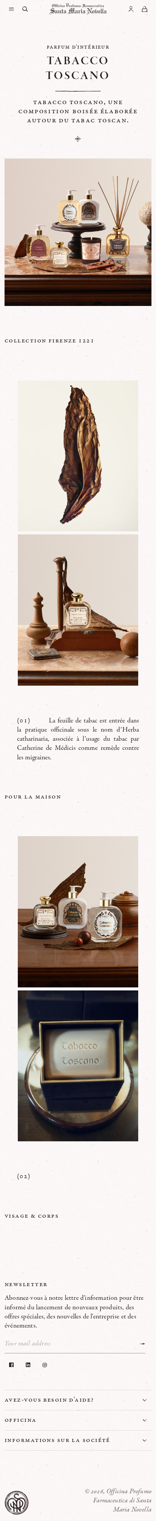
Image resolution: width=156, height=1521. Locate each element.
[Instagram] (44, 1365)
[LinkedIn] (28, 1365)
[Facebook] (11, 1365)
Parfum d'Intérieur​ (78, 47)
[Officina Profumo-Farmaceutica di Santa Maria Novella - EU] (78, 9)
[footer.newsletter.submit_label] (142, 1344)
